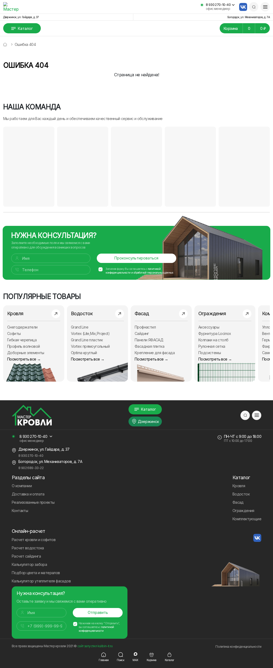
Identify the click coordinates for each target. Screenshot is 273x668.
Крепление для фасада (155, 352)
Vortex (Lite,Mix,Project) (90, 333)
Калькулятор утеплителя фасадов (41, 581)
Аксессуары (208, 327)
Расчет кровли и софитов (33, 539)
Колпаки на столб (213, 340)
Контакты (20, 510)
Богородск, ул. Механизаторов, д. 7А (248, 17)
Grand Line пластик (87, 340)
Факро (267, 346)
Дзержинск (148, 421)
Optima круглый (84, 352)
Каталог (25, 28)
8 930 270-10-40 (218, 4)
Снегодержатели (22, 327)
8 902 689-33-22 (30, 468)
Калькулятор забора (29, 564)
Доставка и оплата (28, 494)
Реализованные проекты (33, 502)
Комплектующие (246, 519)
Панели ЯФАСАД (149, 340)
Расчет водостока (28, 548)
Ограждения (243, 510)
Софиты (14, 333)
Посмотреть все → (24, 359)
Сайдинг (142, 333)
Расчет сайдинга (26, 556)
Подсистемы (209, 352)
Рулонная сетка (211, 346)
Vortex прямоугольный (90, 346)
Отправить (98, 612)
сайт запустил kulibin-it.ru (95, 646)
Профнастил (145, 327)
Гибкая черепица (22, 340)
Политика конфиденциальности (238, 647)
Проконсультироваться (136, 258)
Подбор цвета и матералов (36, 572)
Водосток (241, 494)
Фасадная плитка (149, 346)
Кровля (238, 485)
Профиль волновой (23, 346)
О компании (22, 485)
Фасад (238, 502)
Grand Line (79, 327)
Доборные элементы (25, 352)
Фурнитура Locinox (214, 333)
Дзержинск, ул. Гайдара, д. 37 (21, 17)
